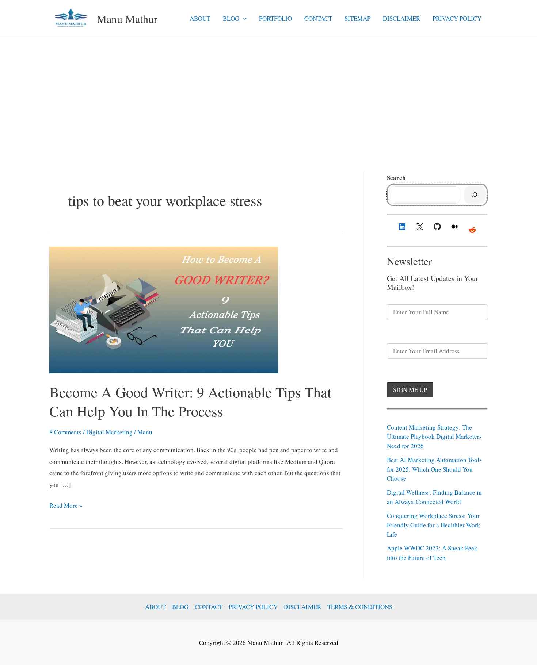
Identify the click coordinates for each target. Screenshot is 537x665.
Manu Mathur (127, 18)
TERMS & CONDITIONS (359, 607)
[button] (243, 18)
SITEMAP (357, 18)
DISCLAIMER (401, 18)
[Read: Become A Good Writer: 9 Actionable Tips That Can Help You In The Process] (163, 309)
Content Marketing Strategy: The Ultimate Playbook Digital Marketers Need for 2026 (434, 436)
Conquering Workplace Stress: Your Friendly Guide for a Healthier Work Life (433, 524)
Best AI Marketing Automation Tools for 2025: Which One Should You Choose (434, 469)
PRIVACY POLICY (457, 18)
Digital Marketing (109, 432)
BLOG (231, 18)
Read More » (66, 506)
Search (396, 177)
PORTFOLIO (275, 18)
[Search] (474, 195)
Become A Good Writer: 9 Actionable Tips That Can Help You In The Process (190, 401)
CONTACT (318, 18)
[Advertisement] (268, 92)
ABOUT (200, 18)
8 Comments (65, 432)
